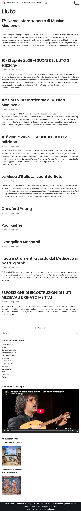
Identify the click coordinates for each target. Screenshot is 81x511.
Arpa (4, 347)
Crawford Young (17, 208)
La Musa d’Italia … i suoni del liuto (32, 176)
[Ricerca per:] (40, 333)
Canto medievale (9, 350)
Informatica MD (48, 509)
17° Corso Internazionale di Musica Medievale (33, 23)
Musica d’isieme (8, 361)
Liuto (3, 371)
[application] (40, 411)
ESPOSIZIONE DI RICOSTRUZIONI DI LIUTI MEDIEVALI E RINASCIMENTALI (36, 295)
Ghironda (5, 358)
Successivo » (43, 328)
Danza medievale (9, 353)
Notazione (6, 366)
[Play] (4, 431)
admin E (6, 30)
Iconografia (6, 369)
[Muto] (73, 431)
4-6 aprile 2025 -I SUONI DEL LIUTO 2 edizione (34, 139)
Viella (4, 377)
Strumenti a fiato (9, 355)
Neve (28, 509)
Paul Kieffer (12, 225)
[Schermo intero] (77, 431)
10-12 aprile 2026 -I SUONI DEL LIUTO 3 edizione (35, 63)
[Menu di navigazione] (76, 3)
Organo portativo (9, 363)
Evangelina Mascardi (21, 241)
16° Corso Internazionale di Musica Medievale (33, 103)
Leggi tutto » (15, 88)
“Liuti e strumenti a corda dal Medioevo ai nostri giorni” (40, 261)
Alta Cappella (7, 344)
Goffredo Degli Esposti (12, 70)
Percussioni (6, 374)
